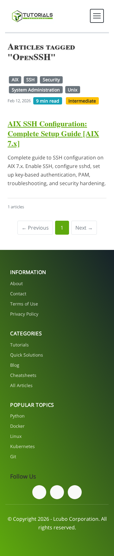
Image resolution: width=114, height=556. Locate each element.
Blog (14, 365)
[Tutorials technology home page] (32, 16)
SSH (30, 80)
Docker (17, 426)
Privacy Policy (24, 314)
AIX (15, 80)
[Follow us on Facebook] (39, 492)
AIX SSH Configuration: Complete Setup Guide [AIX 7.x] (53, 133)
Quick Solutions (26, 355)
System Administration (36, 90)
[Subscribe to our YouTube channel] (75, 492)
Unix (72, 90)
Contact (18, 294)
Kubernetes (22, 446)
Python (17, 416)
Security (51, 80)
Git (13, 456)
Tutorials (19, 345)
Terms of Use (24, 304)
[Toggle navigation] (97, 16)
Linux (16, 436)
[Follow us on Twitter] (57, 492)
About (16, 283)
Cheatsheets (23, 375)
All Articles (21, 385)
